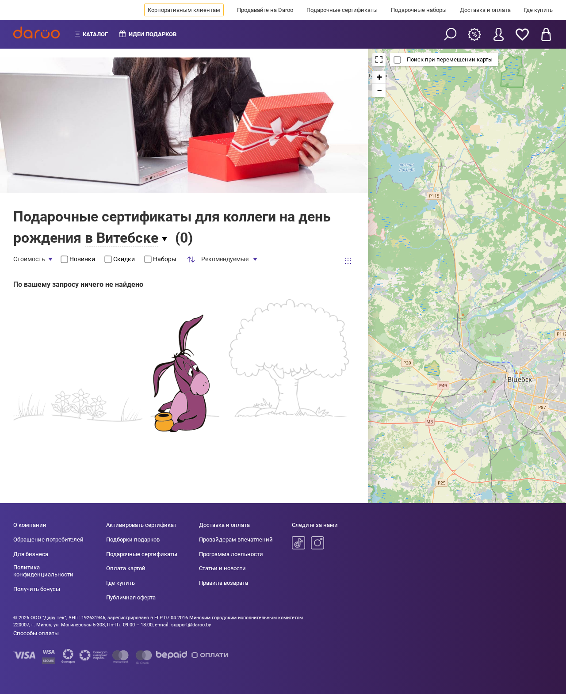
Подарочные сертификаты (342, 10)
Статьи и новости (222, 568)
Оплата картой (125, 568)
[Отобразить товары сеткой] (348, 260)
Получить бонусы (36, 589)
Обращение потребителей (48, 539)
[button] (379, 77)
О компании (29, 525)
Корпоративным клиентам (184, 10)
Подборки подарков (133, 539)
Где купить (538, 10)
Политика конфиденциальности (43, 571)
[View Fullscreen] (379, 59)
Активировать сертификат (141, 525)
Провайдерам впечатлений (236, 539)
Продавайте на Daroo (265, 10)
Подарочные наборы (419, 10)
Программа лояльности (231, 554)
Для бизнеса (30, 554)
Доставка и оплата (485, 10)
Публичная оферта (131, 597)
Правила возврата (223, 583)
